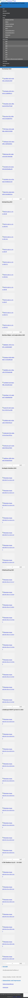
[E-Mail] (14, 1)
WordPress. (19, 996)
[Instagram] (9, 1)
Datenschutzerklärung (8, 984)
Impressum (5, 987)
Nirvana (14, 996)
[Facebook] (3, 1)
